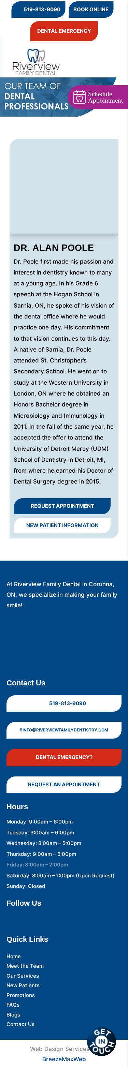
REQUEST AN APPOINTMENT (64, 784)
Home (13, 956)
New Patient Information (62, 525)
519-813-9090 (38, 9)
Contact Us (20, 1024)
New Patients (23, 985)
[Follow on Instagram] (25, 917)
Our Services (22, 976)
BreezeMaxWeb (64, 1059)
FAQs (12, 1005)
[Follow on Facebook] (11, 917)
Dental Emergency (64, 31)
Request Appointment (62, 506)
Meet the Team (25, 966)
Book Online (91, 9)
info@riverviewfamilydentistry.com (64, 729)
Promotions (20, 995)
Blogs (13, 1014)
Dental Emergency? (64, 757)
